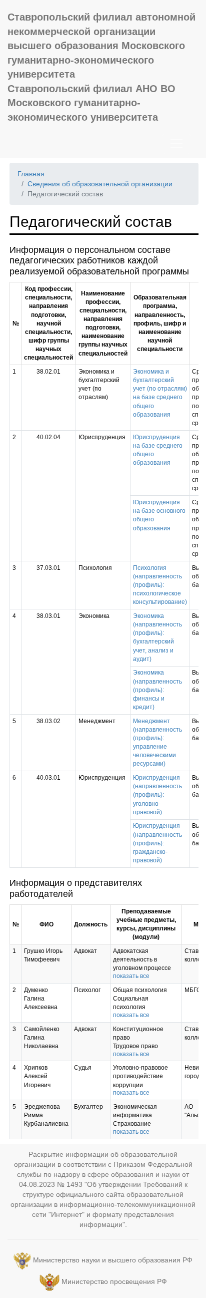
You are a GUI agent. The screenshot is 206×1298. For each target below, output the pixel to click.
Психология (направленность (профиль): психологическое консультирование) (160, 585)
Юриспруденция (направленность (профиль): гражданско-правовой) (157, 843)
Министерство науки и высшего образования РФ (112, 1260)
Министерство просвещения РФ (114, 1281)
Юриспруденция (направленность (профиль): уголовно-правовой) (157, 795)
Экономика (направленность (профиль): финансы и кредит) (157, 690)
